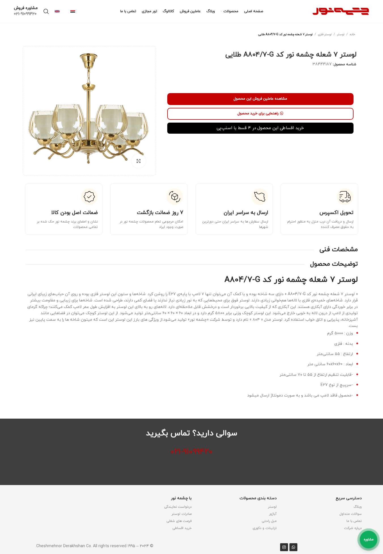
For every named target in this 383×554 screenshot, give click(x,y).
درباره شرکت (353, 528)
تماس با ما (354, 521)
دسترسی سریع (349, 498)
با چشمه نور (181, 498)
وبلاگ (358, 507)
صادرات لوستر (182, 514)
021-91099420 (191, 452)
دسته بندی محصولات (258, 498)
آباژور (273, 514)
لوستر (340, 34)
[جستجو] (46, 11)
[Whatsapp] (293, 547)
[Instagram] (284, 547)
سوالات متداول (350, 514)
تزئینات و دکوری (265, 528)
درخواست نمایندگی (178, 507)
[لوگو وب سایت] (340, 11)
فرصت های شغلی (179, 521)
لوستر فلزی (324, 34)
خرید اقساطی (182, 528)
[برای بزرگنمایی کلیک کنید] (139, 161)
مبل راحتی (269, 521)
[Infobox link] (75, 11)
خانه (352, 34)
